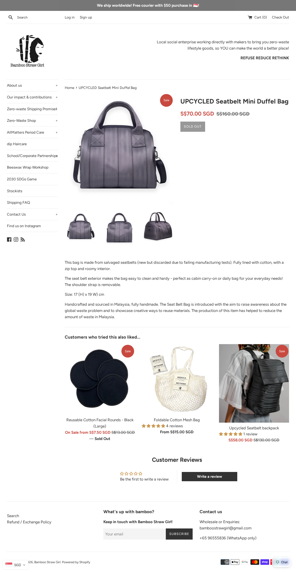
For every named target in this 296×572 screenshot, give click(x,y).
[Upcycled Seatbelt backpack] (254, 383)
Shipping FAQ (18, 202)
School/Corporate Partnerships (32, 156)
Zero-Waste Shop (32, 120)
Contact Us (32, 214)
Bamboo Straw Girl (47, 562)
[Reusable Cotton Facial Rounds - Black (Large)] (100, 379)
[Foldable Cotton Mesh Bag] (177, 379)
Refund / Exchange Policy (29, 522)
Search (13, 515)
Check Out (280, 17)
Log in (70, 17)
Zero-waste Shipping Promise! (32, 109)
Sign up (86, 17)
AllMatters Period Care (32, 132)
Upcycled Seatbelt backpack (254, 428)
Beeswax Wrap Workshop (27, 167)
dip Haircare (17, 144)
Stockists (14, 191)
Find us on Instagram (24, 226)
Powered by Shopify (76, 562)
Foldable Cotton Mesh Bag (177, 420)
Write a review (209, 476)
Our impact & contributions (32, 97)
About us (32, 85)
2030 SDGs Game (22, 179)
